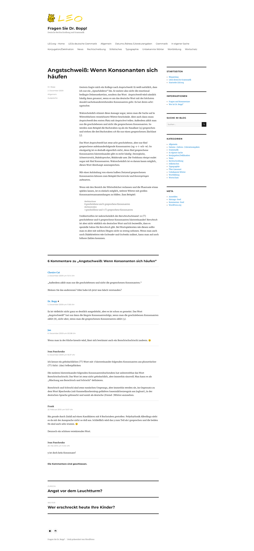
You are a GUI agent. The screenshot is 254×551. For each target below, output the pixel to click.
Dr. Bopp (51, 87)
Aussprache (53, 98)
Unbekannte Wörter (153, 49)
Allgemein (106, 43)
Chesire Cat (54, 272)
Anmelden (173, 197)
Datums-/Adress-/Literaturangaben (133, 43)
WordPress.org (175, 205)
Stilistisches (115, 49)
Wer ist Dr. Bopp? (176, 104)
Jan (49, 330)
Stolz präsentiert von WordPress (80, 539)
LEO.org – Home (56, 43)
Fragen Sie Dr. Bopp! (67, 28)
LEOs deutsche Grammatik (82, 43)
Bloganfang (174, 77)
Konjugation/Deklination (61, 49)
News (80, 49)
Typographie (132, 49)
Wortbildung (174, 49)
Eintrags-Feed (175, 199)
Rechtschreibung (96, 49)
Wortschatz (191, 49)
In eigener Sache (180, 43)
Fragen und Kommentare (179, 102)
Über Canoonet (175, 169)
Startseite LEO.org (176, 82)
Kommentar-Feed (176, 202)
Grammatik (162, 43)
